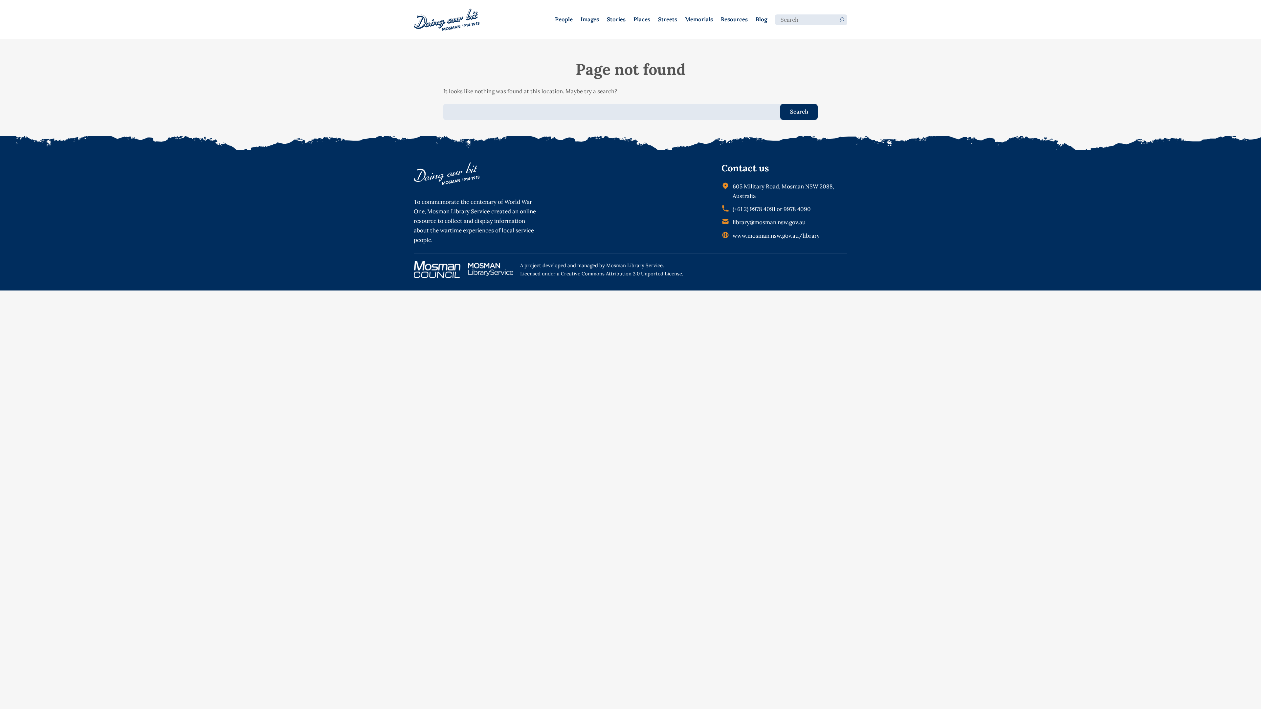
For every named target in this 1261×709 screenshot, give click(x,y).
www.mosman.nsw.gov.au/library (776, 235)
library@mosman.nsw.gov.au (769, 222)
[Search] (842, 20)
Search (799, 111)
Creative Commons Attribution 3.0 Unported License (621, 273)
